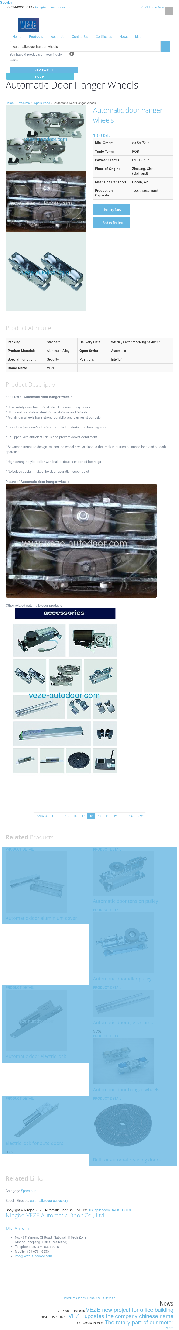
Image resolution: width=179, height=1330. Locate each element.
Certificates (104, 36)
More (169, 1327)
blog (138, 36)
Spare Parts (42, 102)
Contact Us (80, 36)
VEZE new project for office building (129, 1309)
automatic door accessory (49, 1200)
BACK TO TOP (121, 1210)
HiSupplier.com (99, 1210)
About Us (57, 36)
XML (99, 1298)
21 (115, 816)
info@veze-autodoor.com (53, 7)
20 (107, 816)
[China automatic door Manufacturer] (28, 24)
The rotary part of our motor (139, 1322)
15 (67, 816)
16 (75, 816)
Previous (41, 816)
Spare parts (29, 1190)
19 (99, 816)
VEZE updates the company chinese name (120, 1316)
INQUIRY (40, 76)
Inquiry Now (112, 209)
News (124, 36)
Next (140, 816)
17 (83, 816)
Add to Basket (112, 222)
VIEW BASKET (43, 70)
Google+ (6, 2)
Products (24, 102)
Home (17, 36)
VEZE (145, 7)
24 (131, 816)
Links (91, 1298)
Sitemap (109, 1298)
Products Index (75, 1298)
